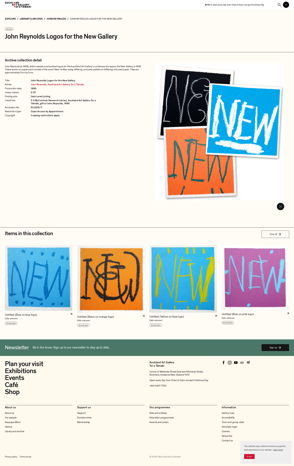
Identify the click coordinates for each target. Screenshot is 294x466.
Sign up (273, 347)
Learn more (278, 449)
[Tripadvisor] (242, 363)
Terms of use (25, 456)
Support (81, 413)
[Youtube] (236, 363)
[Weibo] (248, 363)
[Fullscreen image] (280, 206)
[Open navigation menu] (286, 5)
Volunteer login (229, 426)
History (8, 426)
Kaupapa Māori (13, 422)
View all (273, 234)
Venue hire (227, 436)
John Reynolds (39, 84)
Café (11, 384)
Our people (11, 417)
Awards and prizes (158, 422)
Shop (12, 391)
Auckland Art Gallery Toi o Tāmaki (66, 84)
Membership (83, 422)
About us (9, 413)
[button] (38, 286)
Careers (226, 431)
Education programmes (161, 417)
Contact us (227, 440)
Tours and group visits (233, 422)
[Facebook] (223, 363)
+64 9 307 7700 (157, 385)
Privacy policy (11, 456)
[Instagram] (230, 363)
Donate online (84, 417)
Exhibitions (20, 370)
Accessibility (228, 417)
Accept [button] (249, 456)
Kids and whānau (158, 413)
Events (14, 377)
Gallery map (228, 413)
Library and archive (14, 431)
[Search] (279, 5)
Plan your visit (24, 363)
